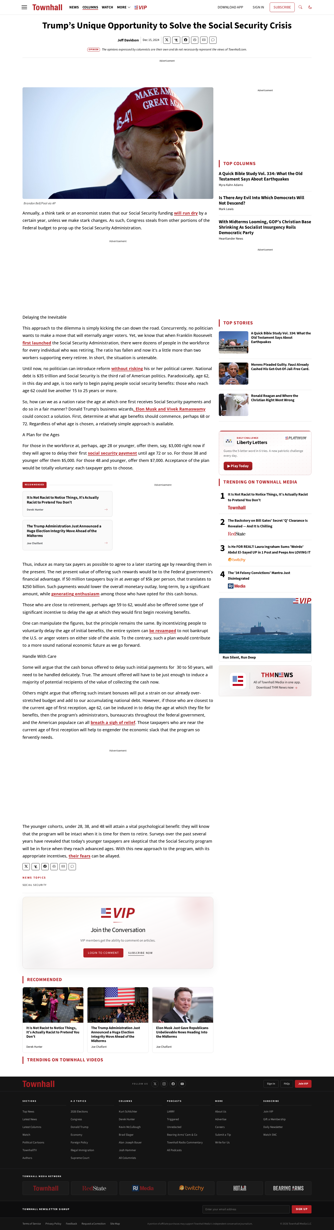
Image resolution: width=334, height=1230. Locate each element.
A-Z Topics (79, 1101)
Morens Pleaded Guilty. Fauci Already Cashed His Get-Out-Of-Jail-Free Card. (280, 367)
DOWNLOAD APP (230, 7)
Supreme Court (80, 1158)
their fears (79, 856)
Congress (76, 1119)
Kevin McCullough (130, 1127)
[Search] (300, 7)
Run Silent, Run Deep (239, 657)
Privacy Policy (53, 1224)
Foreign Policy (79, 1142)
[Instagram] (164, 1083)
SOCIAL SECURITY (34, 885)
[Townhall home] (38, 1084)
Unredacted (174, 1127)
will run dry (186, 213)
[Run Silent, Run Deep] (265, 625)
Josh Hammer (127, 1150)
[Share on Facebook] (185, 40)
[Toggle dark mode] (310, 7)
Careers (219, 1127)
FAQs (287, 1084)
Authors (27, 1158)
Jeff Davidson (128, 40)
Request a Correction (94, 1224)
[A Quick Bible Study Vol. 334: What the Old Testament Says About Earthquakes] (233, 342)
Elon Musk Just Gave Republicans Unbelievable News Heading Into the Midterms (182, 1032)
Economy (76, 1135)
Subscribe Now (140, 953)
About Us (220, 1112)
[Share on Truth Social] (176, 40)
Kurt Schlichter (128, 1112)
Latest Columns (31, 1127)
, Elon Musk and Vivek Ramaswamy (169, 409)
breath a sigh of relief (113, 722)
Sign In (271, 1084)
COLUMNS (90, 7)
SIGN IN (258, 7)
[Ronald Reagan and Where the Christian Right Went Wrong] (233, 405)
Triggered (173, 1119)
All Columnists (127, 1158)
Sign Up (302, 1209)
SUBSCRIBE (282, 7)
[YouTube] (182, 1083)
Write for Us (222, 1142)
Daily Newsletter (273, 1127)
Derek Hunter (34, 1047)
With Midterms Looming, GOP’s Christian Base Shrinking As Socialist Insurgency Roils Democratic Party (265, 227)
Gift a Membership (274, 1119)
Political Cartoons (33, 1142)
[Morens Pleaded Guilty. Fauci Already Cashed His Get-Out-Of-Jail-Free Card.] (233, 374)
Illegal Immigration (82, 1150)
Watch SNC (270, 1135)
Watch (26, 1135)
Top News (28, 1112)
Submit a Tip (223, 1135)
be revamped (162, 630)
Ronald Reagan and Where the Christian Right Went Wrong (274, 398)
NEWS (74, 7)
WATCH (107, 7)
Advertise (220, 1119)
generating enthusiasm (75, 593)
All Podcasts (174, 1150)
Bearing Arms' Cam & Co (182, 1135)
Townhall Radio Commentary (185, 1142)
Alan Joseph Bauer (130, 1142)
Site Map (115, 1224)
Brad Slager (126, 1135)
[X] (155, 1083)
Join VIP (303, 1084)
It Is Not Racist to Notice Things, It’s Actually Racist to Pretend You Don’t (52, 1032)
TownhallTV (29, 1150)
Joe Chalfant (99, 1047)
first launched (36, 343)
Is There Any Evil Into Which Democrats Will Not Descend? (261, 200)
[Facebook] (173, 1083)
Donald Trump (79, 1127)
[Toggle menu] (24, 7)
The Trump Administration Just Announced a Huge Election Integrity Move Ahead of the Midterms (115, 1034)
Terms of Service (31, 1224)
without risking (127, 368)
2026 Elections (79, 1112)
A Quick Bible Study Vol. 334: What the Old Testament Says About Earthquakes (260, 176)
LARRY (170, 1112)
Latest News (29, 1119)
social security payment (112, 453)
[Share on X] (166, 40)
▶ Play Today (238, 465)
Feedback (71, 1224)
